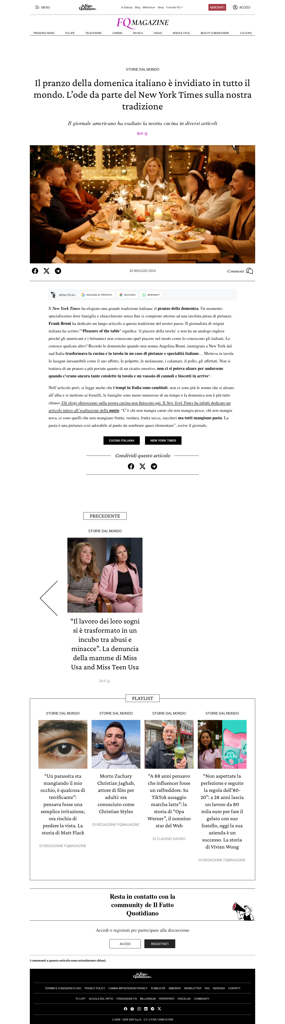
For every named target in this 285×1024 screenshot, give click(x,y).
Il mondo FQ (173, 7)
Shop (161, 7)
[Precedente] (48, 598)
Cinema (117, 33)
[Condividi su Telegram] (58, 271)
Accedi (125, 944)
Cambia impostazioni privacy (128, 988)
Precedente (105, 516)
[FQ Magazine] (142, 23)
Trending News (43, 33)
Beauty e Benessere (215, 33)
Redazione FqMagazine (65, 846)
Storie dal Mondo (142, 69)
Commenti (235, 271)
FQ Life (69, 33)
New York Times (163, 440)
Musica (138, 33)
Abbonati (217, 7)
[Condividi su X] (46, 271)
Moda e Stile (181, 33)
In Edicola (126, 7)
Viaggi (158, 33)
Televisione (93, 33)
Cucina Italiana (121, 440)
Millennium (149, 7)
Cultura (246, 33)
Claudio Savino (171, 839)
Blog (137, 7)
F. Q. (144, 133)
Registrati (160, 944)
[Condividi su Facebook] (35, 271)
